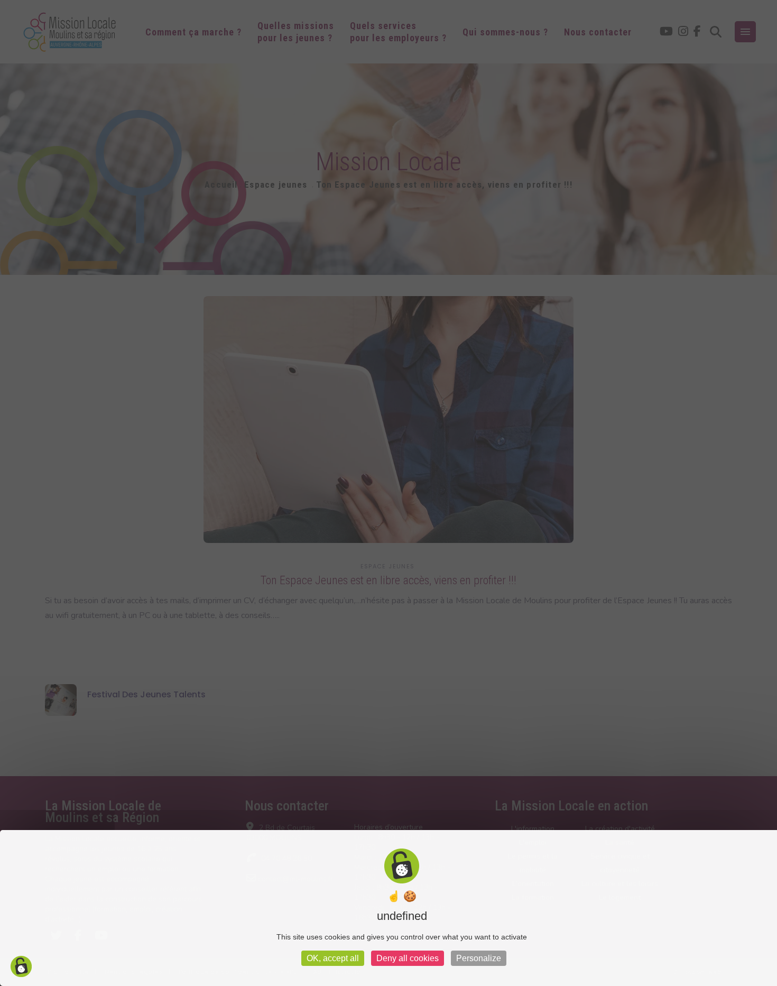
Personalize (478, 958)
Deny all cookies (407, 958)
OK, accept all (333, 958)
